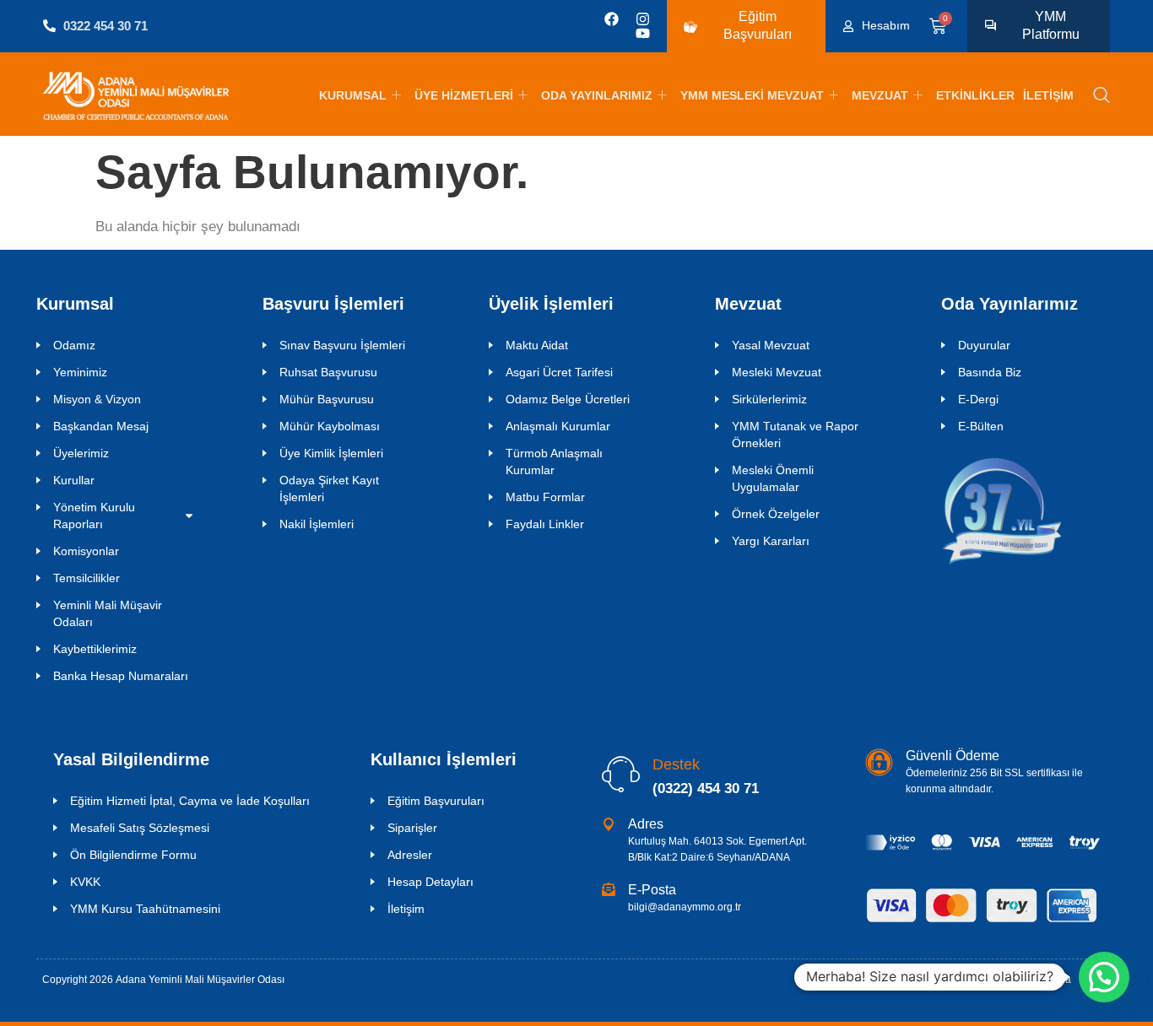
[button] (1101, 96)
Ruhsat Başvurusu (328, 372)
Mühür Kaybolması (329, 426)
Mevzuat (880, 95)
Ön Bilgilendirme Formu (133, 854)
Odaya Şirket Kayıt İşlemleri (329, 488)
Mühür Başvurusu (326, 399)
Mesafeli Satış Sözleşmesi (139, 827)
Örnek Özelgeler (776, 514)
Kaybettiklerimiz (95, 649)
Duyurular (984, 345)
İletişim (1048, 95)
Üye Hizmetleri (463, 95)
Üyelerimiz (81, 453)
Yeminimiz (80, 372)
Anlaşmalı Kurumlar (558, 426)
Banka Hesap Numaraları (120, 676)
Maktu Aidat (537, 345)
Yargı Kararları (770, 541)
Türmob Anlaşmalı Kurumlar (554, 461)
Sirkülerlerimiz (769, 399)
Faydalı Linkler (545, 524)
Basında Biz (989, 372)
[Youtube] (643, 33)
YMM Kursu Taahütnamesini (145, 908)
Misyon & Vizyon (97, 399)
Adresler (409, 854)
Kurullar (74, 480)
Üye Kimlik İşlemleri (331, 453)
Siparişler (412, 827)
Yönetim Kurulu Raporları (94, 515)
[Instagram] (643, 19)
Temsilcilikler (86, 578)
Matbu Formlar (545, 497)
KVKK (85, 881)
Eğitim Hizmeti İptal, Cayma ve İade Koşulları (190, 800)
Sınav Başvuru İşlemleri (342, 345)
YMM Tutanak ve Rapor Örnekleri (795, 434)
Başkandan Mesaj (101, 426)
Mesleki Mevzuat (776, 372)
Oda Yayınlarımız (596, 95)
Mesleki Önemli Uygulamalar (773, 478)
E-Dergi (978, 399)
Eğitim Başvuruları (435, 800)
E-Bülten (981, 426)
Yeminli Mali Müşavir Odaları (107, 613)
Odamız (74, 345)
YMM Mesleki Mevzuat (752, 95)
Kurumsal (353, 95)
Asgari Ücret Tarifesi (559, 372)
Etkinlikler (975, 95)
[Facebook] (611, 19)
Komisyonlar (86, 551)
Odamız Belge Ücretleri (568, 399)
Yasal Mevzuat (770, 345)
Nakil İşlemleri (316, 524)
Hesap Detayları (430, 881)
